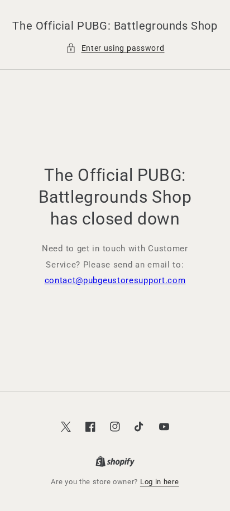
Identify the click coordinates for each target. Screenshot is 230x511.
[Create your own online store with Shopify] (115, 462)
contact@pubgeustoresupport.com (115, 280)
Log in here (159, 481)
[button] (115, 48)
